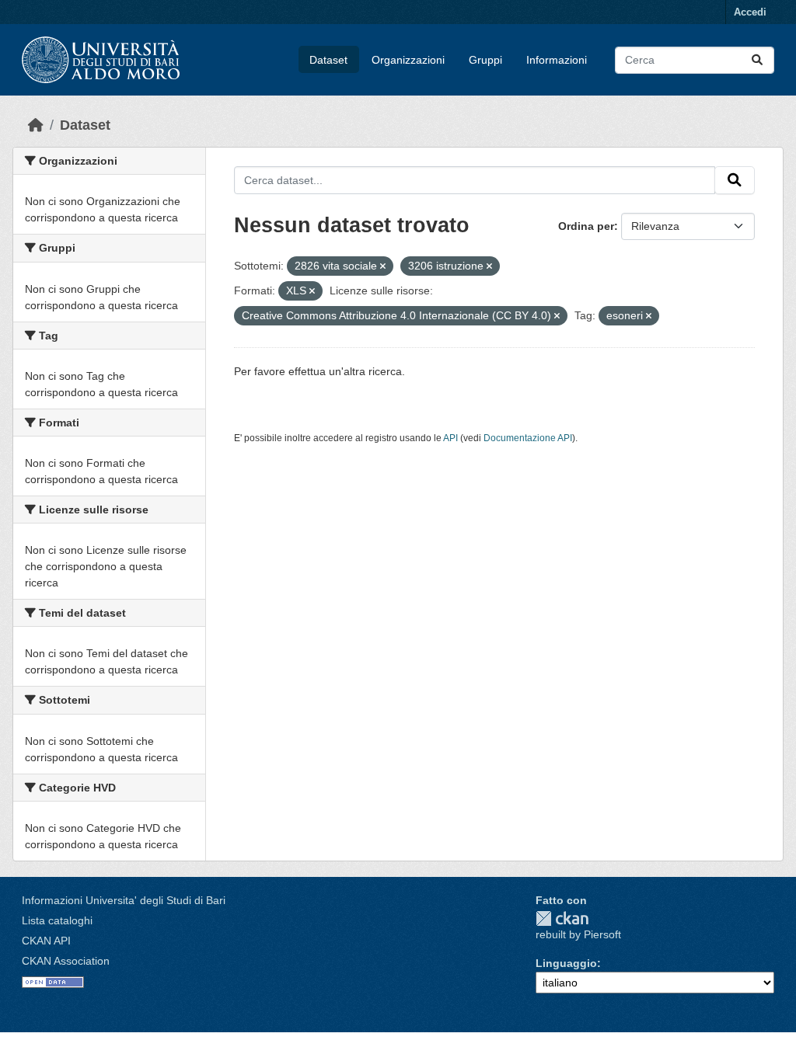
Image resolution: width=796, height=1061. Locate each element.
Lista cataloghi (57, 920)
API (450, 438)
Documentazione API (528, 438)
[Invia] (757, 60)
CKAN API (46, 940)
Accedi (750, 12)
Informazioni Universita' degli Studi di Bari (123, 900)
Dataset (328, 60)
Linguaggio (566, 963)
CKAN (562, 918)
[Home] (36, 125)
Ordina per (586, 226)
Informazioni (556, 60)
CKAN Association (66, 961)
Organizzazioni (408, 60)
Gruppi (485, 60)
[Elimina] (383, 266)
